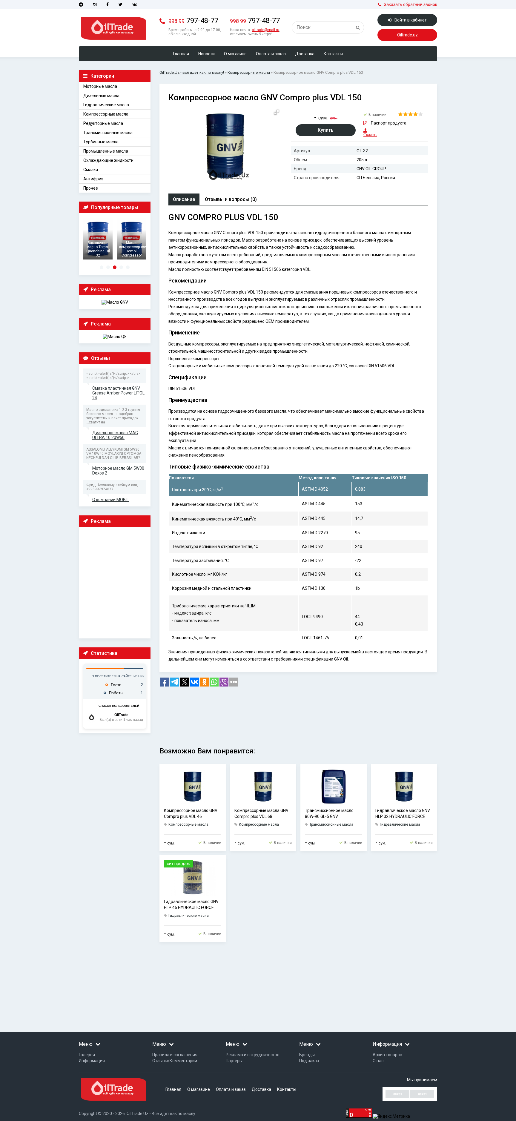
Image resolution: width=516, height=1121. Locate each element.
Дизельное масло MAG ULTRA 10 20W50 (115, 435)
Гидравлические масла (106, 104)
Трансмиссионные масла (108, 132)
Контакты (333, 53)
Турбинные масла (101, 141)
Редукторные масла (103, 123)
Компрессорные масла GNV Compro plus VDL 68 (261, 813)
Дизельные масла (101, 95)
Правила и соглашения (174, 1054)
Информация (92, 1060)
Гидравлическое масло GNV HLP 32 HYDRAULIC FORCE (402, 813)
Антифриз (93, 178)
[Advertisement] (116, 582)
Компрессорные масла (105, 114)
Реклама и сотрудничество (253, 1054)
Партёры (234, 1060)
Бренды (307, 1054)
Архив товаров (387, 1054)
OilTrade (121, 715)
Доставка (304, 53)
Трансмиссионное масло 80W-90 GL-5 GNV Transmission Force (329, 813)
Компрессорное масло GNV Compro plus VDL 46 (190, 813)
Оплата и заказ (271, 53)
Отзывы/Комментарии (174, 1060)
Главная (181, 53)
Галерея (87, 1054)
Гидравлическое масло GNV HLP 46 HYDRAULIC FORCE (191, 904)
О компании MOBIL (110, 499)
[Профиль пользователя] (91, 717)
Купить (326, 130)
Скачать (367, 135)
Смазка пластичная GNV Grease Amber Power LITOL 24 (118, 393)
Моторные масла (100, 86)
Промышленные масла (105, 151)
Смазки (90, 169)
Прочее (90, 188)
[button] (276, 112)
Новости (206, 53)
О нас (378, 1060)
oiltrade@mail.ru (265, 30)
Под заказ (309, 1060)
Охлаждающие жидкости (108, 160)
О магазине (235, 53)
